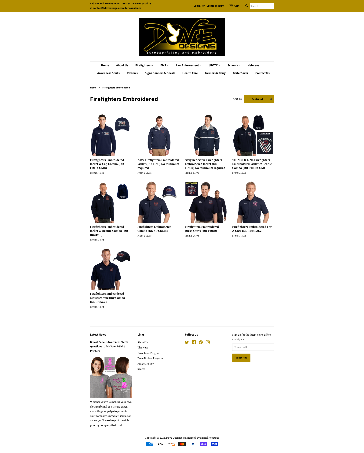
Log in (197, 6)
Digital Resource (209, 437)
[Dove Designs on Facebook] (194, 343)
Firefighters (143, 65)
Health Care (190, 73)
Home (105, 65)
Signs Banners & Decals (160, 73)
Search (141, 369)
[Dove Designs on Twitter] (187, 343)
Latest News (98, 335)
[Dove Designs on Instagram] (208, 343)
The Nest (142, 347)
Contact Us (262, 73)
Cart (236, 6)
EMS (163, 65)
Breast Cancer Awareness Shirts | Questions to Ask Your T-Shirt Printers (109, 346)
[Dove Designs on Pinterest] (201, 343)
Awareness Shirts (108, 73)
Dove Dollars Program (150, 358)
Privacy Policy (145, 363)
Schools (233, 65)
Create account (215, 6)
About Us (122, 65)
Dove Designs (174, 437)
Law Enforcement (187, 65)
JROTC (213, 65)
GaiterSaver (240, 73)
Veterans (253, 65)
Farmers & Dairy (215, 73)
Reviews (132, 73)
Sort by (237, 99)
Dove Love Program (148, 353)
